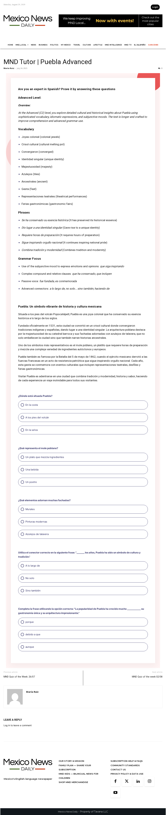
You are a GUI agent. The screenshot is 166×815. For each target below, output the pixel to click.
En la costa (31, 404)
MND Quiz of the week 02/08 (147, 685)
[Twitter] (127, 790)
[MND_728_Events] (110, 29)
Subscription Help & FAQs (127, 769)
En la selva (31, 429)
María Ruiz (9, 68)
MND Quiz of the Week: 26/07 (19, 685)
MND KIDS (65, 782)
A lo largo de (32, 565)
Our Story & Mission (71, 769)
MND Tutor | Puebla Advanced (48, 62)
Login (155, 7)
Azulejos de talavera (37, 534)
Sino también (33, 590)
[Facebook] (115, 790)
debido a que (32, 634)
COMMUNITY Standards (125, 774)
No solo (29, 578)
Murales (30, 509)
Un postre (31, 482)
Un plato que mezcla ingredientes (44, 457)
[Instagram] (149, 790)
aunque (29, 646)
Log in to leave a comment (18, 734)
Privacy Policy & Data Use (127, 782)
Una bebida (31, 469)
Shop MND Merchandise (73, 791)
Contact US (118, 778)
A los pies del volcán (37, 417)
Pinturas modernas (36, 521)
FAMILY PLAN (66, 774)
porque (29, 621)
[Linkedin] (138, 790)
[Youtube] (115, 801)
